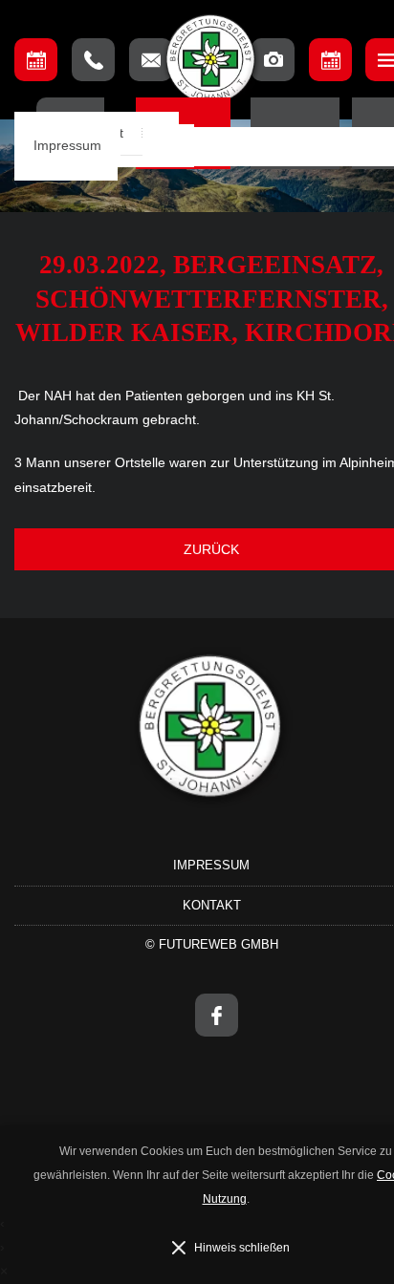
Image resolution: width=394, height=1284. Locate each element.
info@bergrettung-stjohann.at (150, 59)
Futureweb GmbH (218, 944)
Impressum (67, 146)
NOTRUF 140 (93, 59)
